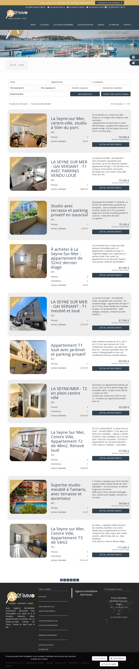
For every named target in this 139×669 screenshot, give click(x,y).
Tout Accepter (109, 664)
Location (44, 24)
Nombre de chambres (112, 88)
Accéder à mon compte (35, 7)
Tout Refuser (118, 658)
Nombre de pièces (80, 88)
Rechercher (85, 94)
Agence (101, 24)
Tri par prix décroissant (40, 104)
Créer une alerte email (116, 94)
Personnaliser (100, 658)
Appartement (57, 82)
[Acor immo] (16, 14)
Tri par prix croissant (18, 104)
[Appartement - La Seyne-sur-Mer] (28, 130)
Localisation (98, 82)
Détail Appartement (110, 144)
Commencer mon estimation (109, 3)
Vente (33, 24)
